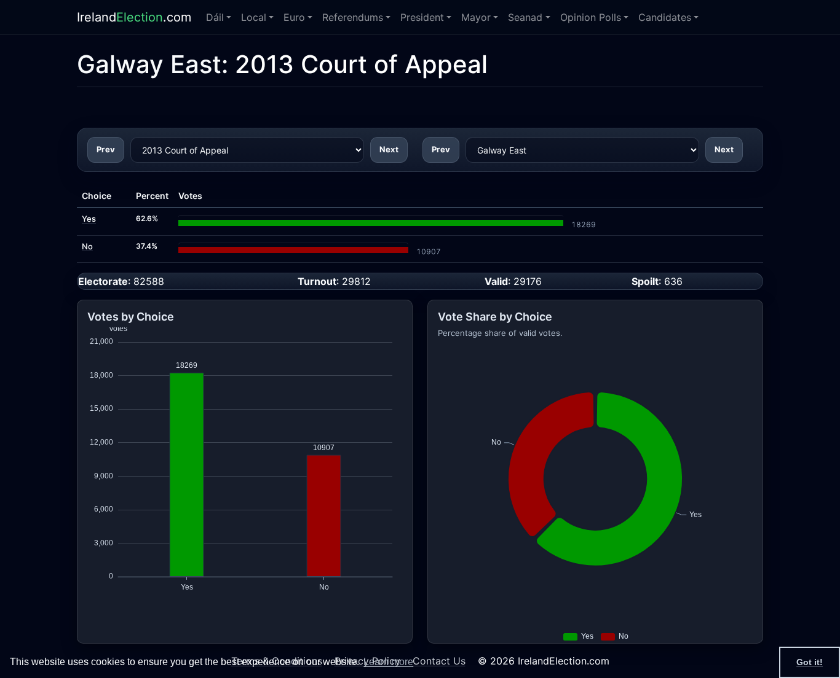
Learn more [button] (388, 662)
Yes (89, 219)
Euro (294, 17)
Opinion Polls (590, 17)
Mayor (476, 17)
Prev (106, 149)
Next (388, 149)
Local (253, 17)
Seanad (525, 17)
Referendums (352, 17)
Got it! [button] (809, 662)
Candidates (664, 17)
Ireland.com (134, 17)
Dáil (215, 17)
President (422, 17)
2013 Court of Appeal (361, 64)
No (87, 246)
